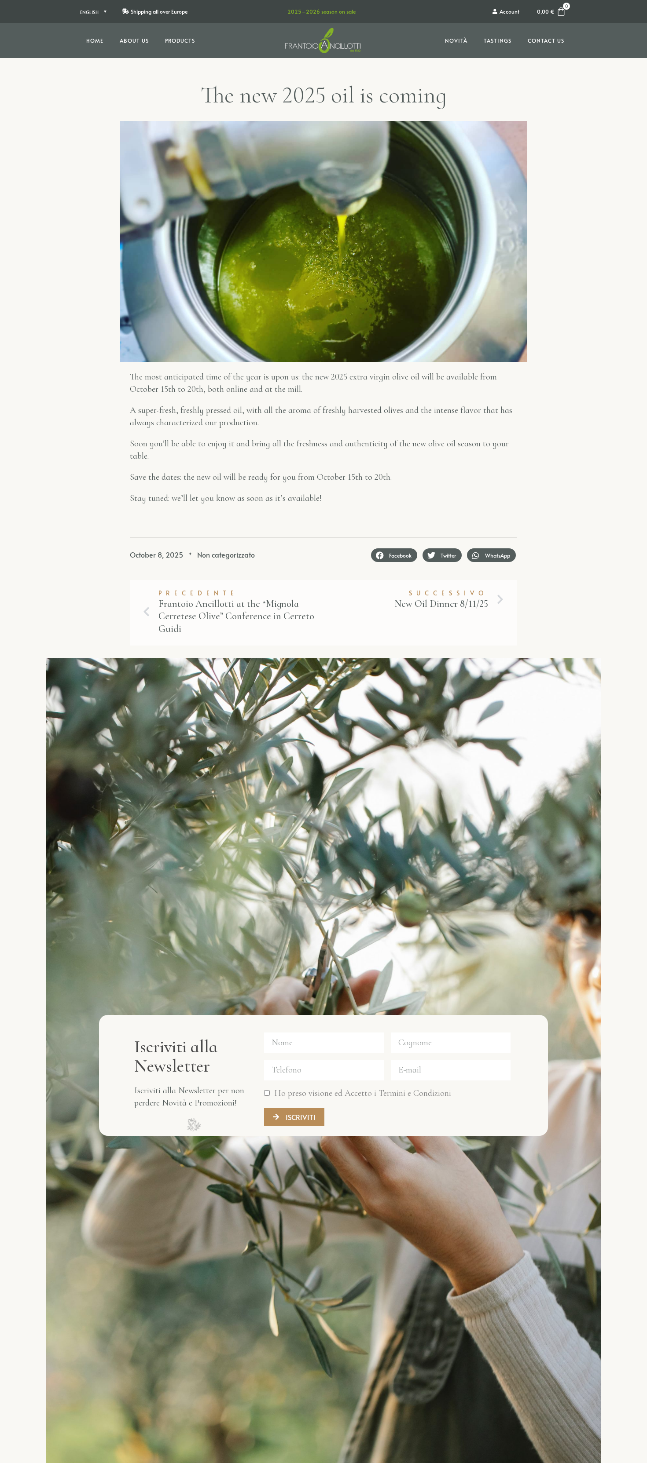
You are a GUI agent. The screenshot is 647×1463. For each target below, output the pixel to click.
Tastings (497, 40)
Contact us (546, 40)
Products (180, 40)
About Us (134, 40)
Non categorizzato (226, 554)
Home (94, 40)
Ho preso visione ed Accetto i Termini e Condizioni (362, 1093)
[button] (394, 555)
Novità (456, 40)
